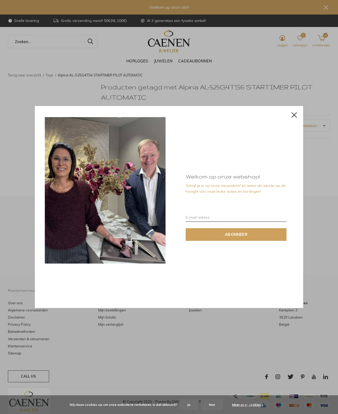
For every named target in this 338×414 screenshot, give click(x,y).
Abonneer (236, 234)
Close (294, 115)
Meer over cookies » (247, 405)
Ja (188, 405)
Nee (212, 405)
